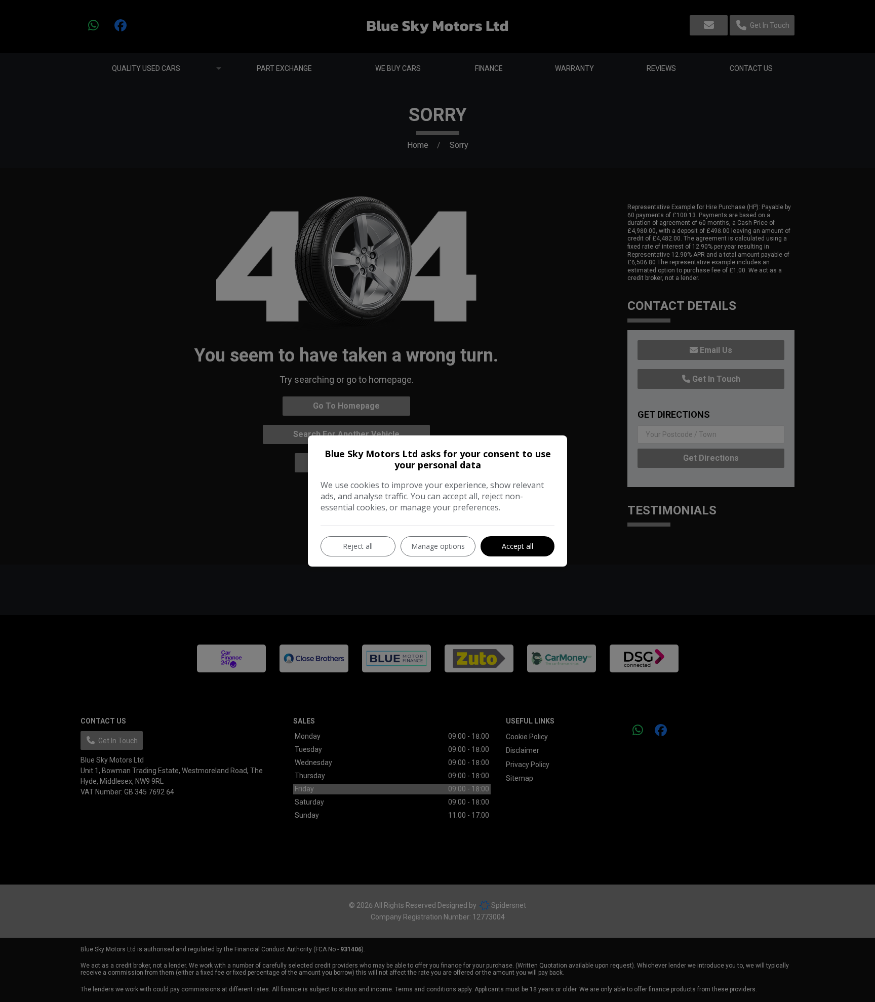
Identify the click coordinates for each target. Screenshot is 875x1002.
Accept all (517, 546)
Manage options (438, 546)
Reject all (358, 546)
